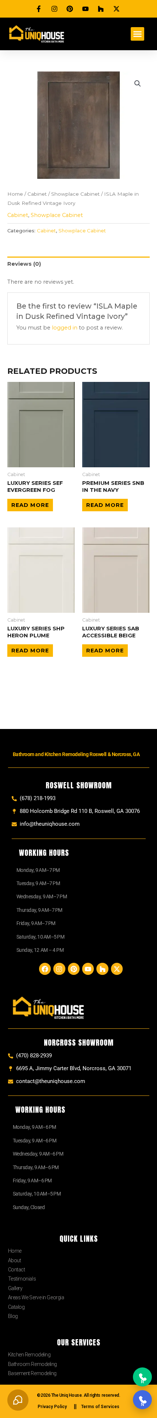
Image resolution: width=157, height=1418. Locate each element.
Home (15, 194)
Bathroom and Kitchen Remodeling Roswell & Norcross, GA (76, 754)
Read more (30, 505)
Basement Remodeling (32, 1373)
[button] (138, 34)
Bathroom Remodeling (32, 1364)
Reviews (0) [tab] (24, 264)
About (14, 1260)
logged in (64, 327)
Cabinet (37, 194)
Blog (13, 1316)
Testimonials (22, 1279)
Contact (16, 1269)
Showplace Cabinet (75, 194)
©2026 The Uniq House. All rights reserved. (78, 1395)
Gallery (15, 1288)
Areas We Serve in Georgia (36, 1297)
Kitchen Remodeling (29, 1355)
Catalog (16, 1307)
